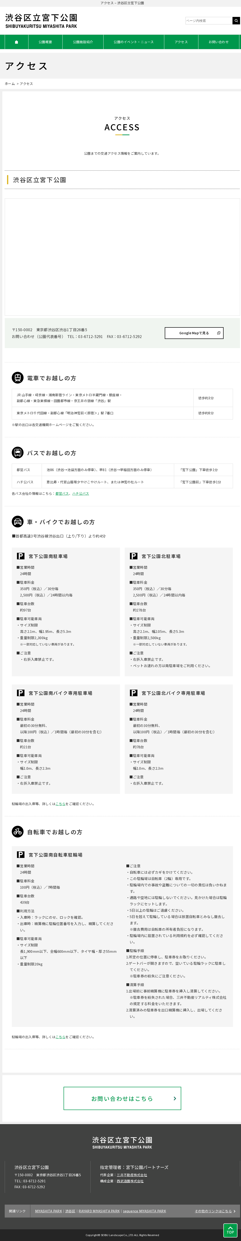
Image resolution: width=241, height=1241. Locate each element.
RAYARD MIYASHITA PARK (99, 1211)
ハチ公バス (80, 493)
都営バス (62, 493)
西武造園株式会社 (130, 1181)
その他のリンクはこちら (213, 1211)
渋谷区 (70, 1211)
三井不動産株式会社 (132, 1174)
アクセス (181, 41)
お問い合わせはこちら (122, 1098)
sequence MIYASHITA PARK (144, 1211)
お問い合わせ (219, 41)
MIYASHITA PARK (48, 1211)
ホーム (10, 83)
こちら (61, 803)
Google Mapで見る (194, 332)
